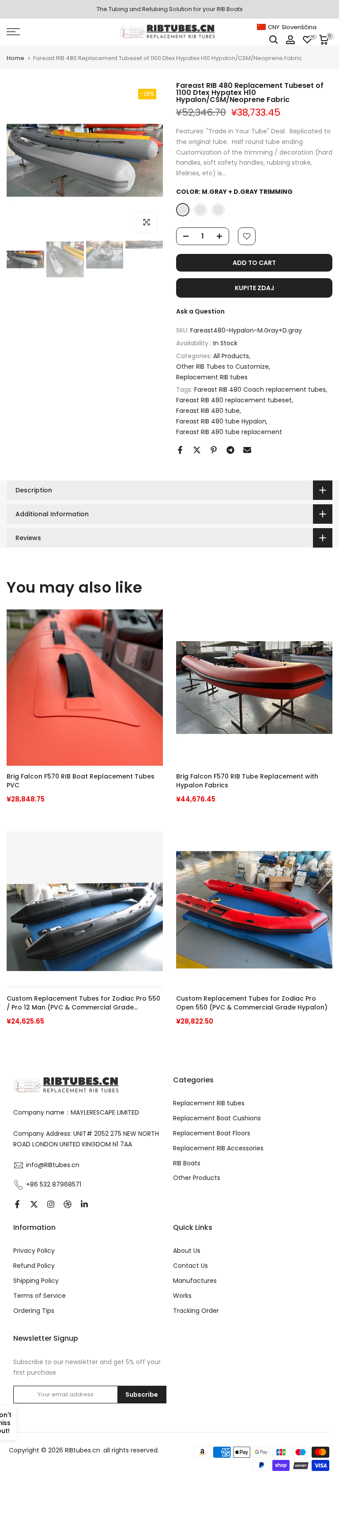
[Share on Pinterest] (214, 450)
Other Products (196, 1177)
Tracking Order (196, 1310)
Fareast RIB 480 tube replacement (229, 431)
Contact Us (190, 1265)
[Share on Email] (247, 450)
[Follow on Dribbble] (68, 1204)
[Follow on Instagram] (51, 1204)
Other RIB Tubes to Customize (222, 366)
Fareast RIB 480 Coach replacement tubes (260, 389)
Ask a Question (200, 311)
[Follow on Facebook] (17, 1204)
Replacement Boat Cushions (217, 1118)
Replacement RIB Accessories (218, 1148)
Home (15, 58)
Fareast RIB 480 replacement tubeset (234, 400)
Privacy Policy (34, 1250)
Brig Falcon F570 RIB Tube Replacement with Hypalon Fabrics (247, 781)
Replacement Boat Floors (211, 1133)
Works (182, 1295)
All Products (231, 356)
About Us (186, 1250)
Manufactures (195, 1280)
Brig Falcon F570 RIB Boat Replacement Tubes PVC (80, 781)
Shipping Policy (36, 1280)
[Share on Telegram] (230, 450)
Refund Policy (34, 1265)
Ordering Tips (33, 1310)
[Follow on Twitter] (34, 1204)
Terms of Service (39, 1295)
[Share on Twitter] (197, 450)
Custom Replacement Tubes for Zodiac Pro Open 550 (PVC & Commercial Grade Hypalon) (252, 1003)
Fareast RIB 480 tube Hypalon (221, 421)
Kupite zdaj (254, 288)
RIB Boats (186, 1163)
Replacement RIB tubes (212, 377)
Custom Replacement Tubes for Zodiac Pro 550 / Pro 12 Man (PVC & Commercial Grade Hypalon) (83, 1003)
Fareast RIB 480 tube (208, 410)
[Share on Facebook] (180, 450)
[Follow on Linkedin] (84, 1204)
